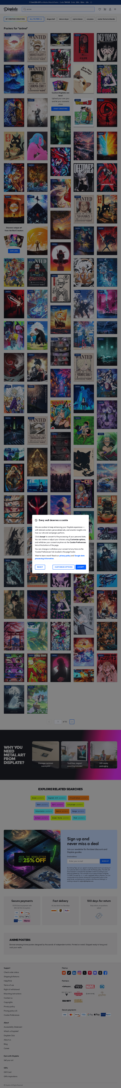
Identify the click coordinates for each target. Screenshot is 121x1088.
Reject (40, 567)
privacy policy (65, 556)
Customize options (64, 567)
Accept (80, 567)
